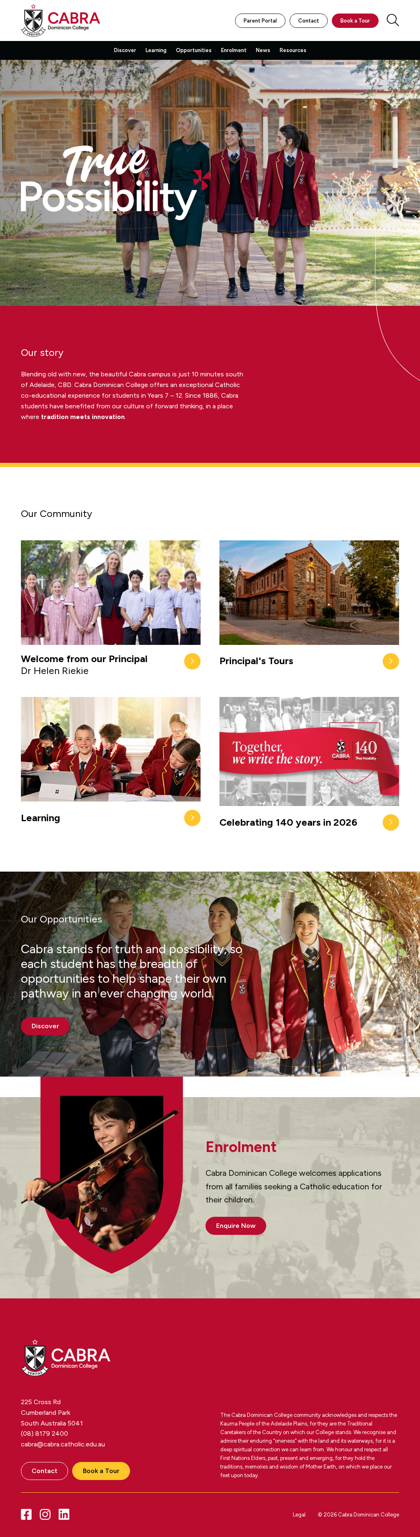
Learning (156, 50)
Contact (308, 21)
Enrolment (234, 50)
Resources (293, 50)
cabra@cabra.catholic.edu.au (63, 1444)
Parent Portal (260, 21)
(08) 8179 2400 (44, 1433)
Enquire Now (236, 1226)
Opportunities (194, 50)
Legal (299, 1515)
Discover (125, 50)
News (263, 50)
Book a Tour (355, 21)
